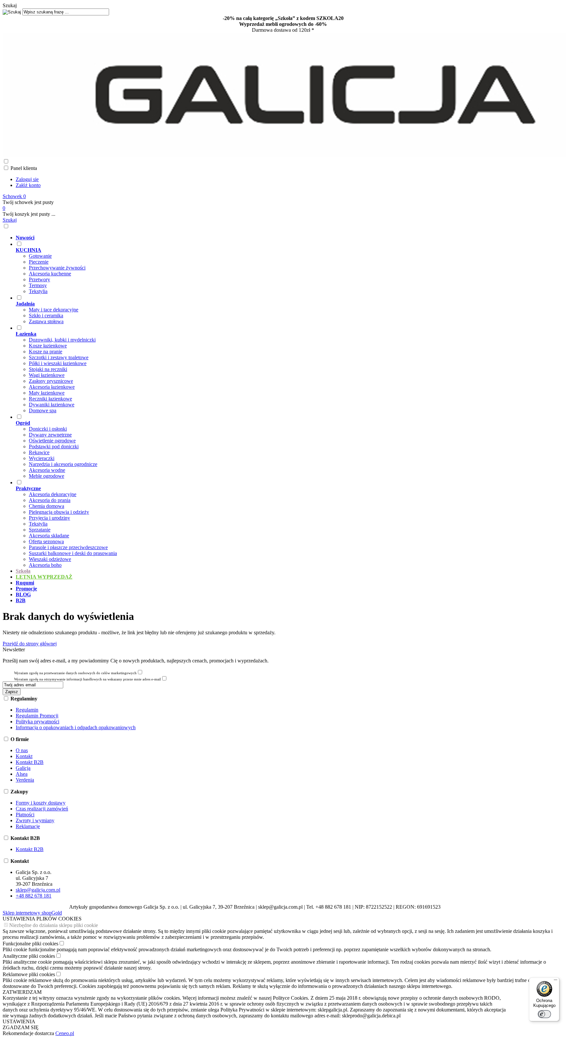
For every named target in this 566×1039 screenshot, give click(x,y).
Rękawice (39, 452)
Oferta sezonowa (46, 541)
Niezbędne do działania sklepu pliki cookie (53, 925)
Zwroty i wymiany (35, 820)
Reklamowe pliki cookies (29, 974)
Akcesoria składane (49, 535)
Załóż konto (28, 185)
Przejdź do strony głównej (30, 643)
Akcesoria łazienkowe (52, 387)
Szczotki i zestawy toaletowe (58, 357)
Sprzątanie (39, 529)
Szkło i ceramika (46, 315)
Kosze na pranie (45, 351)
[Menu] (555, 981)
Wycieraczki (41, 458)
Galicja (23, 768)
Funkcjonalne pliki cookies (30, 943)
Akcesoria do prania (49, 500)
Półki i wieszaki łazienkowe (57, 363)
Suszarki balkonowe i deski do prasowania (73, 553)
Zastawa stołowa (46, 321)
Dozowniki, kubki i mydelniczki (62, 340)
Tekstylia (38, 291)
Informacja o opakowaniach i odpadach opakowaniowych (76, 727)
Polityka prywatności (37, 721)
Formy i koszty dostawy (41, 803)
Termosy (38, 285)
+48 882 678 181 (33, 896)
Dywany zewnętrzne (50, 434)
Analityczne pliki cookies (29, 956)
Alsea (22, 774)
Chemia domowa (46, 506)
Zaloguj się (27, 179)
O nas (22, 750)
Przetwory (39, 279)
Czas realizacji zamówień (42, 808)
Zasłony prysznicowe (51, 381)
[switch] (544, 1014)
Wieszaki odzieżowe (50, 559)
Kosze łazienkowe (48, 345)
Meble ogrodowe (46, 476)
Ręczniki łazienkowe (50, 398)
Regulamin (27, 710)
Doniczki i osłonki (48, 429)
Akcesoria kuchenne (50, 273)
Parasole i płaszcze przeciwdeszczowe (68, 547)
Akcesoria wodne (47, 470)
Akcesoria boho (45, 565)
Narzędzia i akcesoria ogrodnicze (63, 464)
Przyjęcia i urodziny (49, 518)
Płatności (25, 814)
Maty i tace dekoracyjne (53, 309)
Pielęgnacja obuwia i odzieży (59, 512)
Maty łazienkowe (47, 393)
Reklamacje (28, 826)
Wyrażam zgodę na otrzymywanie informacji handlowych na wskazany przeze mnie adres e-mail (87, 679)
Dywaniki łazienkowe (51, 404)
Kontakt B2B (30, 762)
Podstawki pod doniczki (54, 446)
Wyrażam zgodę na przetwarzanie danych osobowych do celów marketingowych (75, 673)
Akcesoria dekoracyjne (52, 494)
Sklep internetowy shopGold (32, 913)
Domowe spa (42, 410)
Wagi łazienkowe (47, 375)
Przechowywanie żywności (57, 267)
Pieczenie (38, 262)
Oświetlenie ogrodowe (52, 440)
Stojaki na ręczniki (48, 369)
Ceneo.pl (64, 1033)
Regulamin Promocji (37, 715)
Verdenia (25, 780)
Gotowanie (40, 256)
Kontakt (24, 756)
